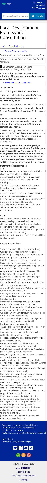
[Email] (26, 449)
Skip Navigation (39, 2)
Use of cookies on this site (23, 475)
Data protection (23, 467)
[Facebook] (21, 449)
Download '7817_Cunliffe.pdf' (18, 82)
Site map (23, 479)
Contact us (40, 5)
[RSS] (31, 449)
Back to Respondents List (16, 51)
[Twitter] (15, 449)
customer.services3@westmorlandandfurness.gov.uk (24, 433)
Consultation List (16, 46)
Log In (3, 46)
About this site (23, 471)
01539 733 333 (38, 7)
